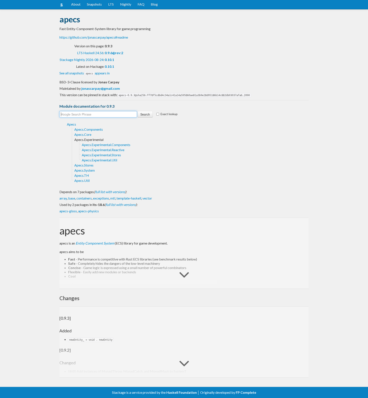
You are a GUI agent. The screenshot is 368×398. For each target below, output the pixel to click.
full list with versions (110, 192)
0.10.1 (109, 60)
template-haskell (128, 198)
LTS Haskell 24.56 (90, 53)
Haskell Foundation (181, 392)
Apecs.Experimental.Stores (101, 155)
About (75, 4)
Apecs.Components (88, 129)
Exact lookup (169, 114)
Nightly (125, 4)
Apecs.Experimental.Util (99, 160)
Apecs (71, 124)
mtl (112, 198)
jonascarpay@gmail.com (100, 88)
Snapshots (94, 4)
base (71, 198)
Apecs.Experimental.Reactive (103, 150)
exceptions (101, 198)
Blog (154, 4)
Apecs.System (84, 170)
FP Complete (246, 392)
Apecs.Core (82, 134)
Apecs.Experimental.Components (106, 145)
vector (147, 198)
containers (84, 198)
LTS (111, 4)
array (63, 198)
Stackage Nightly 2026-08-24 (82, 60)
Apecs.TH (81, 175)
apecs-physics (88, 211)
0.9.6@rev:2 (114, 53)
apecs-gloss (68, 211)
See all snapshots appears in (84, 73)
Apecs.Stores (83, 165)
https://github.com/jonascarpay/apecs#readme (93, 37)
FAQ (141, 4)
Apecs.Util (82, 180)
